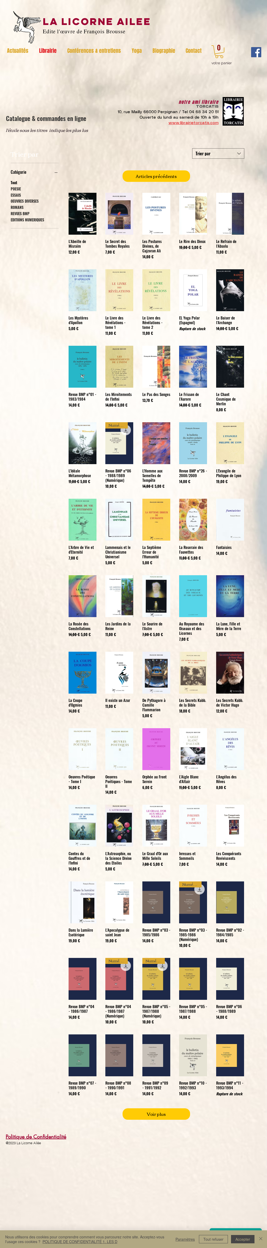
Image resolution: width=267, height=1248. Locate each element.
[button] (219, 51)
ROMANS (17, 207)
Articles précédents (156, 176)
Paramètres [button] (185, 1239)
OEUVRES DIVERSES (25, 201)
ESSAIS (16, 195)
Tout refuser (213, 1239)
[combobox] (218, 153)
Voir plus (156, 1114)
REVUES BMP (20, 213)
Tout (14, 182)
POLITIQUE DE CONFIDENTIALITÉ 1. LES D (80, 1241)
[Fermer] (261, 1239)
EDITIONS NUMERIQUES (27, 219)
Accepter (242, 1239)
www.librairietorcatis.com (193, 123)
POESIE (16, 188)
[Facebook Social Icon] (256, 52)
